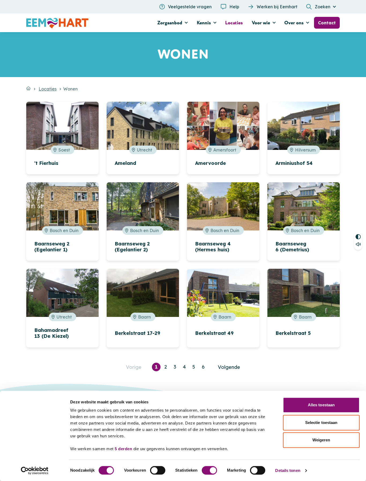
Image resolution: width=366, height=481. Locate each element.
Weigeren (321, 440)
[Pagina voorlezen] (358, 245)
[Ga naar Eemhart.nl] (28, 88)
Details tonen (287, 470)
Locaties (48, 89)
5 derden (123, 448)
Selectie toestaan (321, 422)
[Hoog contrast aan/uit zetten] (358, 235)
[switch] (157, 470)
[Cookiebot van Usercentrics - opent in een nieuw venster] (34, 471)
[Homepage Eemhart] (75, 22)
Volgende (229, 367)
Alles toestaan (321, 405)
